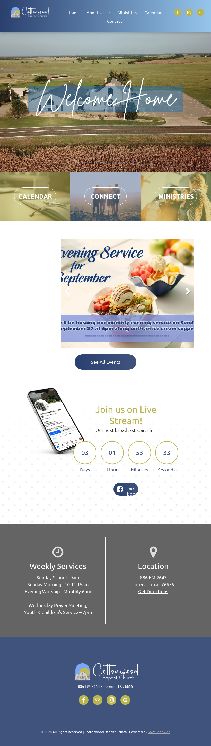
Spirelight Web (159, 732)
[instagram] (189, 13)
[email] (200, 13)
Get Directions (153, 591)
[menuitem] (73, 12)
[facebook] (177, 13)
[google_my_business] (125, 700)
